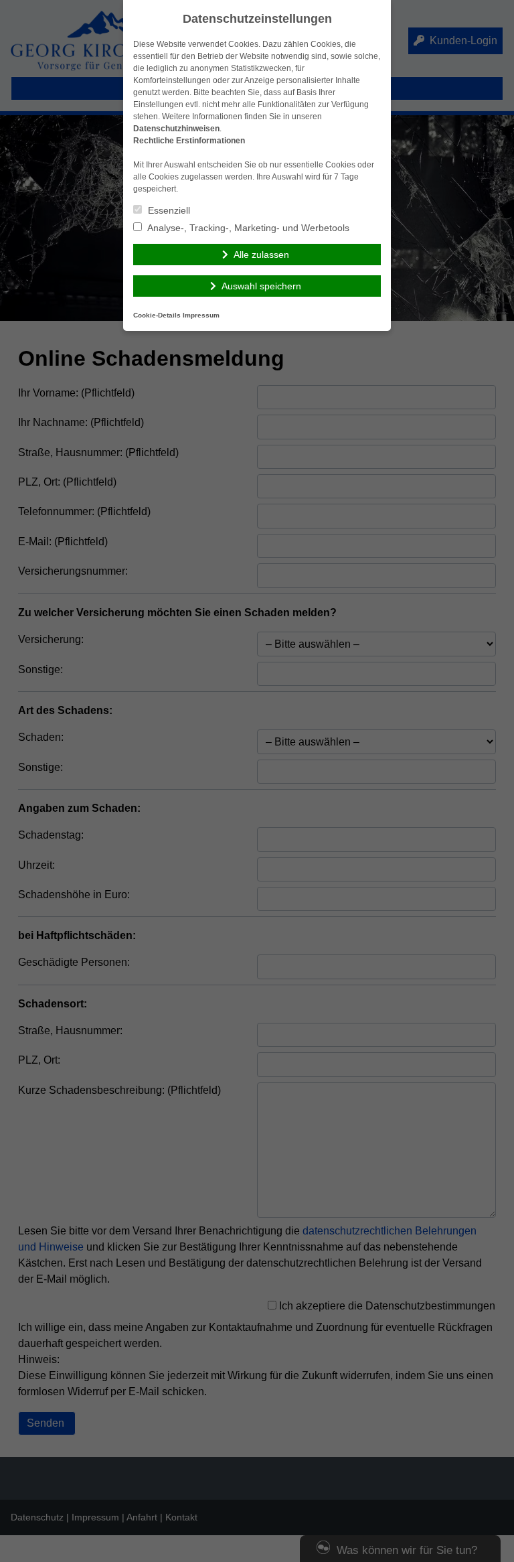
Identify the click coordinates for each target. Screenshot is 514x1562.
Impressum (201, 315)
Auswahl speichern (261, 286)
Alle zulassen (261, 254)
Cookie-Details (157, 315)
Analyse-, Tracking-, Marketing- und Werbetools (247, 227)
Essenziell (167, 210)
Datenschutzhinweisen (176, 128)
